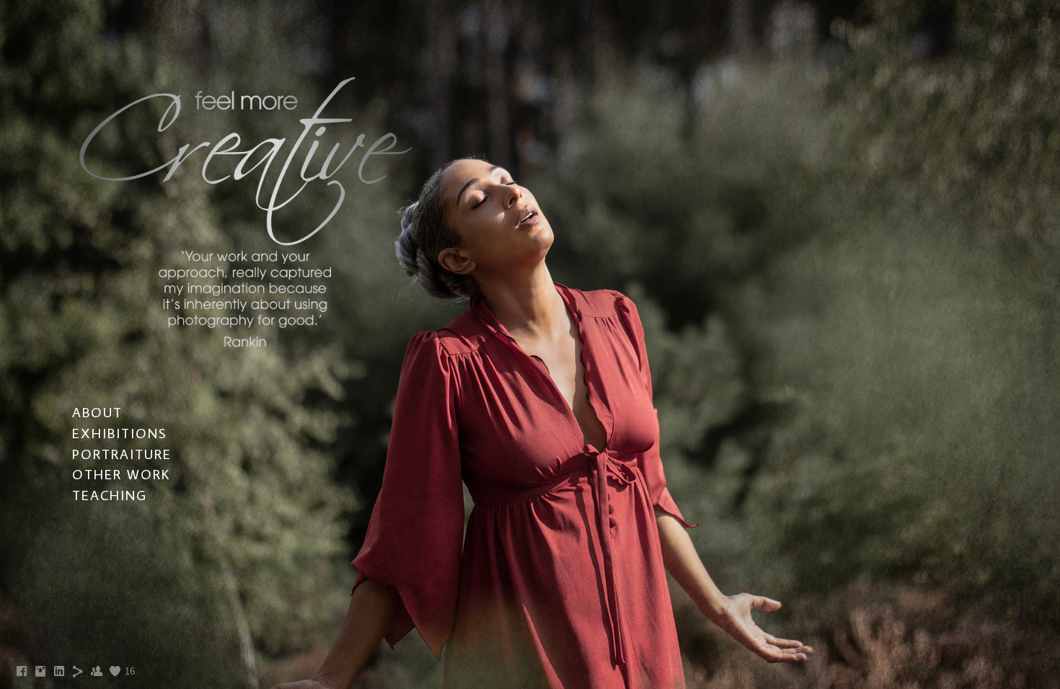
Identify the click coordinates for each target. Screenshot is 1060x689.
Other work (121, 474)
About (97, 412)
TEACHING (109, 495)
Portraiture (122, 454)
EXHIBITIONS (119, 433)
